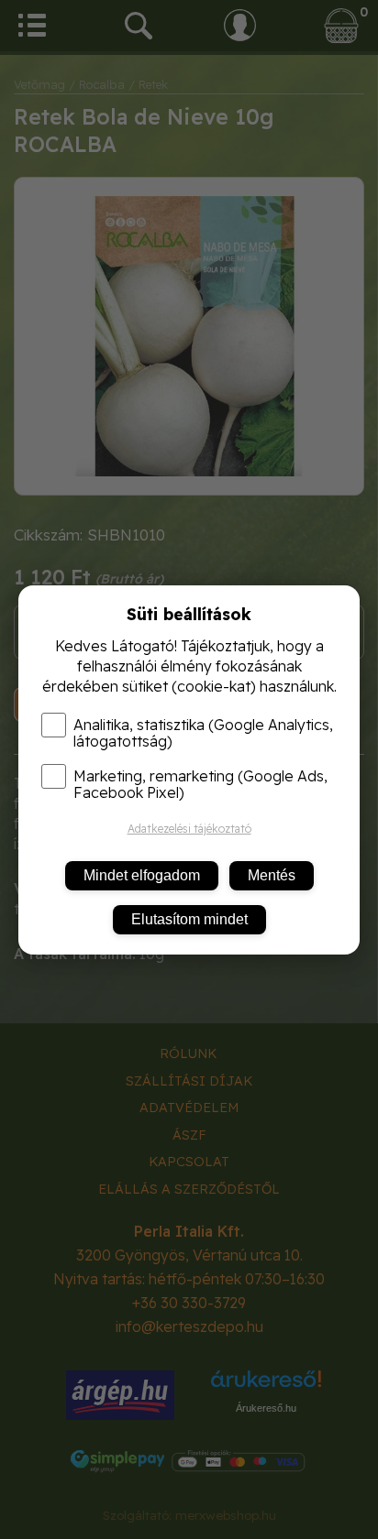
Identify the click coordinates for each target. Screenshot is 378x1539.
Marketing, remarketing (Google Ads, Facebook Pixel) (200, 784)
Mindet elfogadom (141, 875)
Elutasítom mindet (189, 919)
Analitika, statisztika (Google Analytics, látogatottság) (203, 732)
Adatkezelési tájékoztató (189, 828)
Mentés (271, 875)
